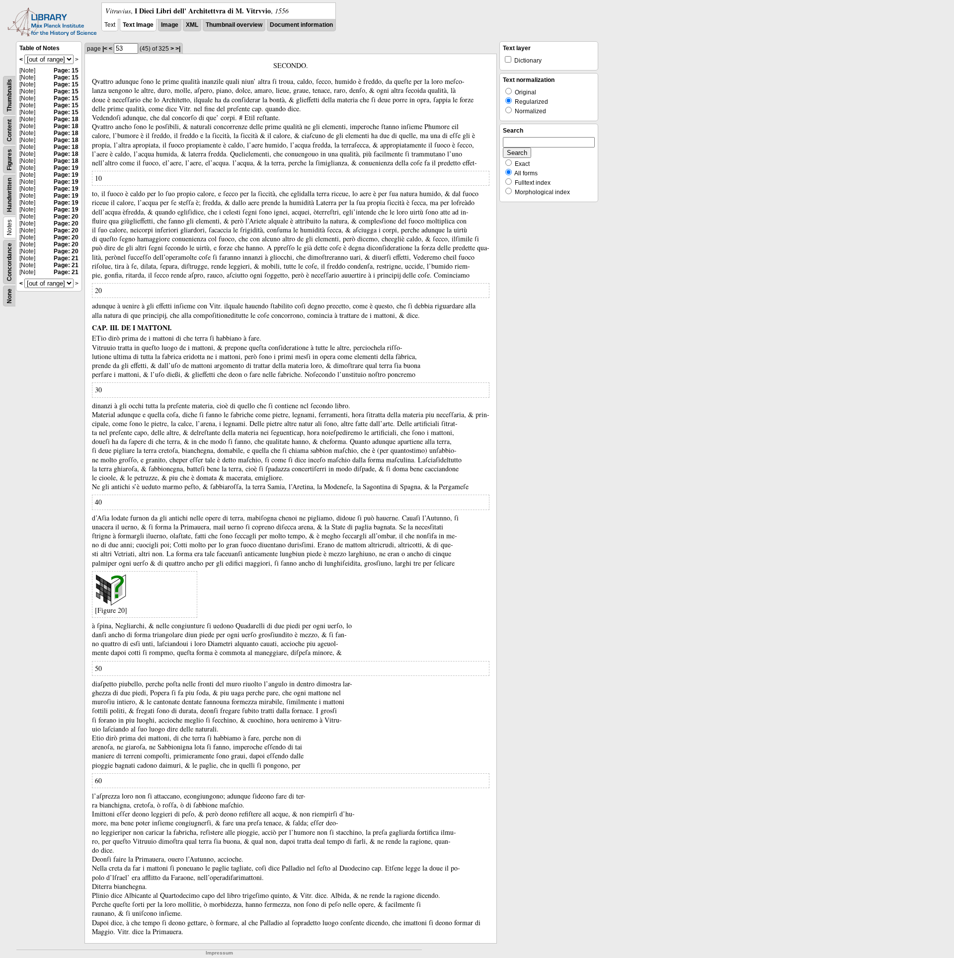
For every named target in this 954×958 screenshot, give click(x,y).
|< (104, 48)
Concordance (9, 262)
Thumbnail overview (234, 24)
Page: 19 (66, 167)
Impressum (219, 953)
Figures (9, 159)
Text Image (138, 24)
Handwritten (9, 195)
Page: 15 (66, 70)
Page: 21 (66, 258)
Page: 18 (66, 119)
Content (9, 130)
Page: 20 (66, 216)
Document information (301, 24)
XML (192, 24)
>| (177, 48)
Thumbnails (9, 95)
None (9, 296)
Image (169, 24)
